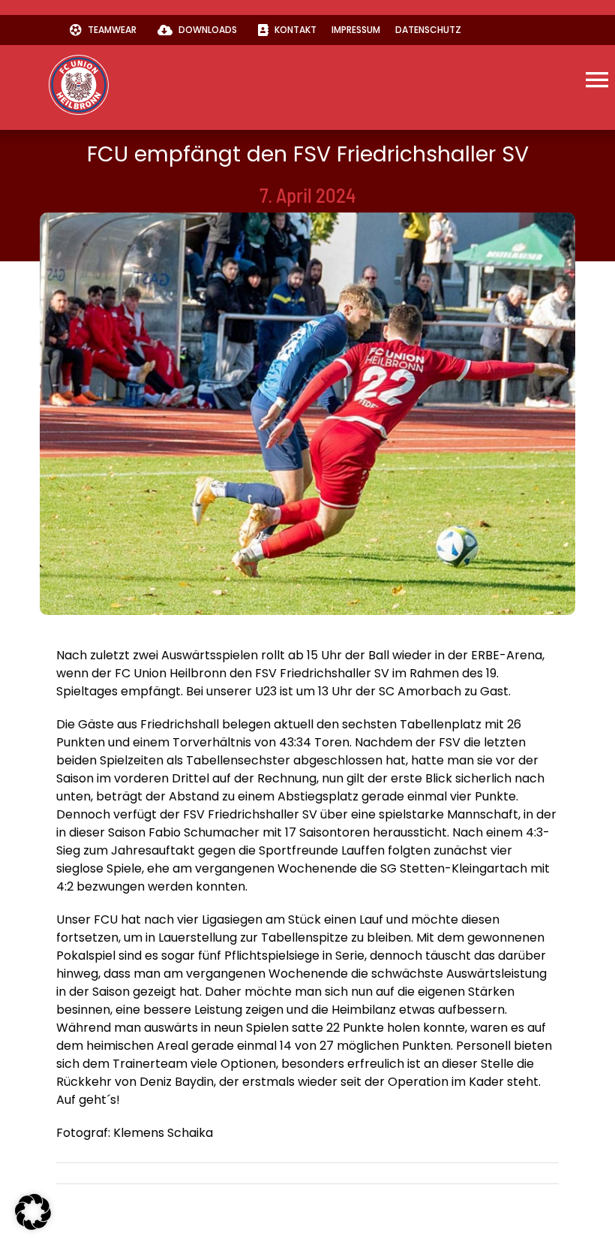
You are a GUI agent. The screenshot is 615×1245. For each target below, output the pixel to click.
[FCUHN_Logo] (79, 60)
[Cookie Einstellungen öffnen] (33, 1225)
